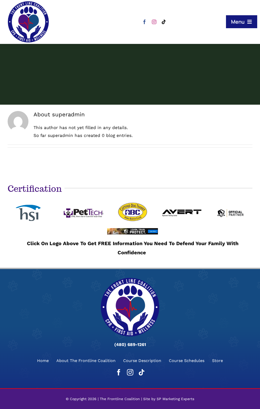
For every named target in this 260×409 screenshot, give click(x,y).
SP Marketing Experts (175, 399)
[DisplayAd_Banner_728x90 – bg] (132, 230)
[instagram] (154, 22)
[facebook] (144, 22)
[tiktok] (163, 22)
